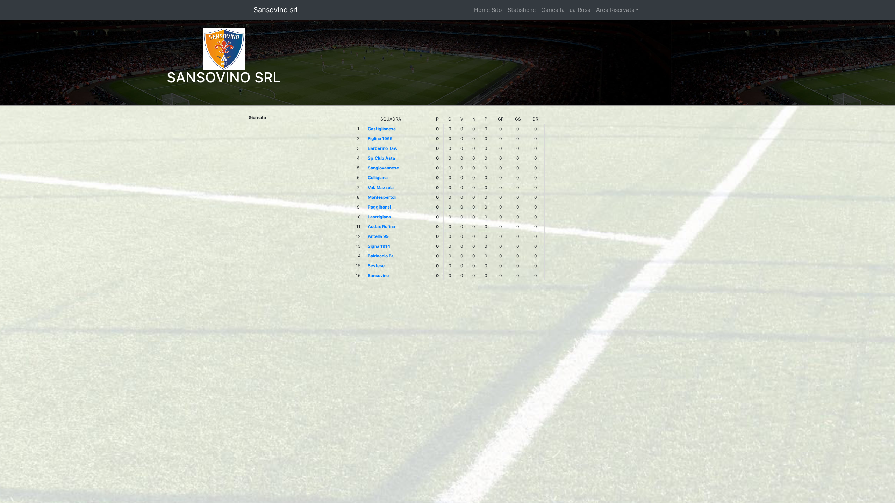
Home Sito (488, 9)
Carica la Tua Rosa (565, 9)
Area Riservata (615, 9)
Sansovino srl (275, 10)
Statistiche (522, 9)
